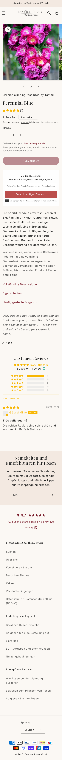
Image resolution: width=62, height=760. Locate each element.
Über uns (12, 559)
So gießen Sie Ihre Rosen (22, 698)
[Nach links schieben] (23, 86)
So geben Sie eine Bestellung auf (27, 632)
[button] (49, 13)
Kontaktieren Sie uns (19, 567)
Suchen (11, 551)
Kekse (10, 583)
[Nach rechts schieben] (38, 86)
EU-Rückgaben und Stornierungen (28, 648)
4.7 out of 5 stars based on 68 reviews (31, 521)
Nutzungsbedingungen (20, 656)
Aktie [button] (9, 342)
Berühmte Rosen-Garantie (22, 625)
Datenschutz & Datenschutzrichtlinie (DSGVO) (29, 601)
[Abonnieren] (52, 495)
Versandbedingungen (19, 591)
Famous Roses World (36, 754)
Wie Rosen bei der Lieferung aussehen (24, 680)
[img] (11, 407)
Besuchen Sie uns (17, 575)
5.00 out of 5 (39, 364)
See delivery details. (35, 143)
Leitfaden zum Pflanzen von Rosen (28, 690)
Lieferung (12, 640)
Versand (25, 122)
